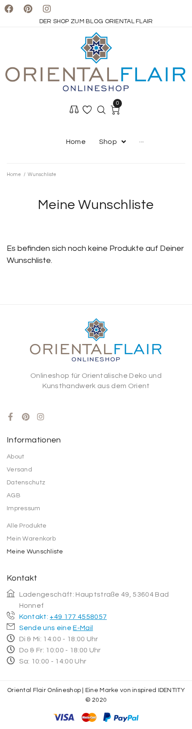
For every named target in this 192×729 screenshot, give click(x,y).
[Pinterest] (27, 8)
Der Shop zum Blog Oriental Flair (96, 21)
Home (14, 174)
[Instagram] (46, 8)
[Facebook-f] (11, 417)
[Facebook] (8, 8)
